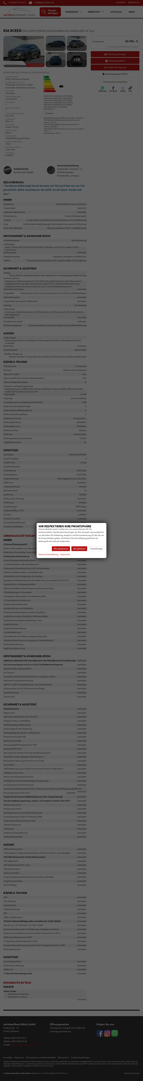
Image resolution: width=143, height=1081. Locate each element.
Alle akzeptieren (61, 549)
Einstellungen (96, 549)
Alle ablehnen (79, 549)
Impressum (65, 554)
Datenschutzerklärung (48, 554)
